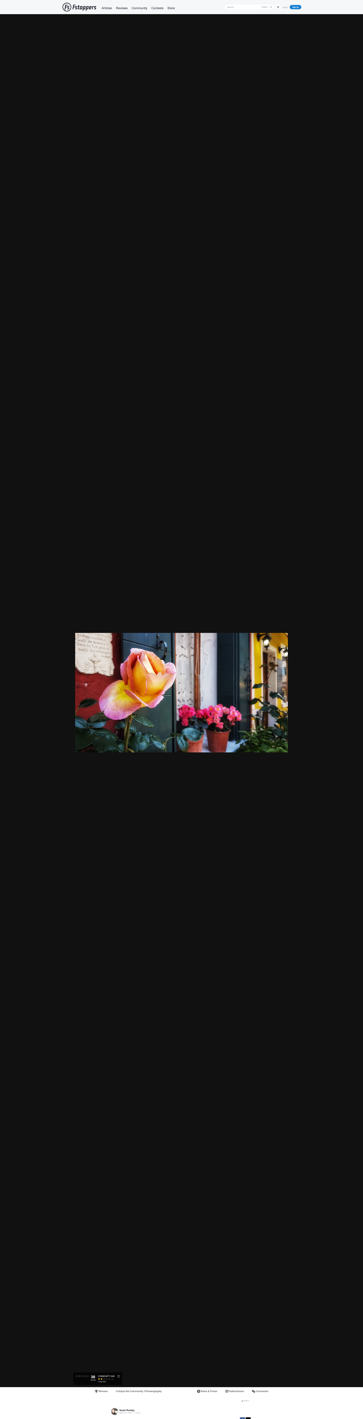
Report (246, 1400)
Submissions (236, 1391)
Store (171, 8)
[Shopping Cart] (278, 7)
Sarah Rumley (127, 1410)
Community (139, 8)
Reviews (122, 8)
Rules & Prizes (208, 1391)
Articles (107, 8)
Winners (103, 1391)
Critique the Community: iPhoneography (139, 1391)
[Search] (271, 7)
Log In (285, 7)
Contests (157, 8)
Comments (261, 1391)
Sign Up (295, 7)
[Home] (79, 7)
